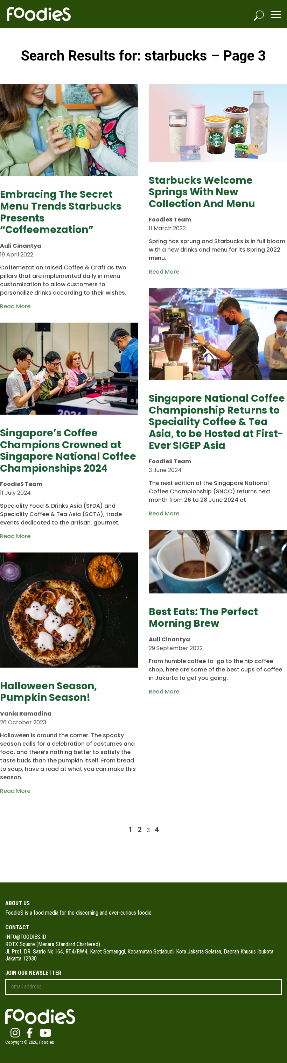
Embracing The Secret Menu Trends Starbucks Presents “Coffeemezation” (60, 212)
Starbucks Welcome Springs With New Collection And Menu (202, 192)
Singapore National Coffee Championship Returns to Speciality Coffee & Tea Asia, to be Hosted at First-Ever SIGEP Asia (217, 422)
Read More (15, 306)
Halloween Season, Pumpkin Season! (48, 692)
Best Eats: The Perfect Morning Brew (203, 618)
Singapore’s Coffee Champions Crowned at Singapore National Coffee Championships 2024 (68, 450)
